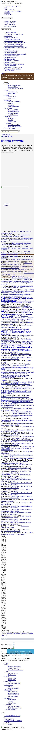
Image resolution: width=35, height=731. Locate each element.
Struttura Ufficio (13, 87)
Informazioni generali (14, 85)
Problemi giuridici (9, 59)
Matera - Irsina (5, 364)
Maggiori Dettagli (6, 447)
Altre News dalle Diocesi (8, 405)
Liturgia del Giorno (10, 21)
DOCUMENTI (9, 9)
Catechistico (8, 36)
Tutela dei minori (9, 70)
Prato (2, 387)
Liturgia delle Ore (9, 23)
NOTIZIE (7, 13)
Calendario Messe (13, 113)
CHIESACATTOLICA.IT (12, 6)
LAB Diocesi (12, 118)
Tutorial (10, 120)
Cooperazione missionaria (12, 39)
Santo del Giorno (9, 24)
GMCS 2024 (12, 97)
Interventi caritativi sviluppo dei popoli (15, 47)
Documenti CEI (13, 110)
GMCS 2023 (8, 14)
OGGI (6, 205)
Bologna (3, 396)
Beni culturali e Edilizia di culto (13, 34)
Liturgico (7, 49)
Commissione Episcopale (15, 88)
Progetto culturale (9, 62)
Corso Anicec (12, 121)
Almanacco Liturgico (7, 18)
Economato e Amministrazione (13, 41)
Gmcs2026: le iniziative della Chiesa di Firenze (15, 384)
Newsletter (7, 123)
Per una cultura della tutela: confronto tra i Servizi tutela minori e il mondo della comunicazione (17, 400)
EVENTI (7, 203)
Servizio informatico (10, 65)
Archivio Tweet (5, 275)
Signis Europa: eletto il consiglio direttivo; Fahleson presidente (16, 348)
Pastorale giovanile (10, 57)
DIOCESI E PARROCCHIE (13, 11)
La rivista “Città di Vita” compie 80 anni (13, 376)
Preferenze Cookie (6, 729)
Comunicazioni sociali (11, 37)
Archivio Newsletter (14, 125)
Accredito (11, 105)
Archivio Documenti (14, 101)
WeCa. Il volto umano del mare (16, 331)
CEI (5, 8)
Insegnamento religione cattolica (13, 46)
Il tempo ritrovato (12, 140)
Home (6, 82)
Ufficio (6, 83)
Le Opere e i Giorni (10, 26)
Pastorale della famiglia (11, 51)
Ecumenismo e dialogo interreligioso (15, 42)
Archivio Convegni (10, 128)
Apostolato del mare (10, 32)
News (6, 90)
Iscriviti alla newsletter (14, 126)
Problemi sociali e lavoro (11, 60)
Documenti (7, 100)
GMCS (6, 95)
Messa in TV (8, 108)
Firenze (3, 373)
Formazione (7, 116)
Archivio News (12, 92)
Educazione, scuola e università (13, 44)
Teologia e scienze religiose (12, 69)
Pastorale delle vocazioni (11, 56)
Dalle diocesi (12, 93)
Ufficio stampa (8, 103)
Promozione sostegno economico (14, 64)
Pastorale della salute (10, 52)
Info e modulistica (13, 111)
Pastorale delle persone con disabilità (15, 54)
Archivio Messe (13, 115)
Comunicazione (5, 134)
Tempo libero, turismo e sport (13, 67)
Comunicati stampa (14, 106)
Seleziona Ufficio (6, 29)
